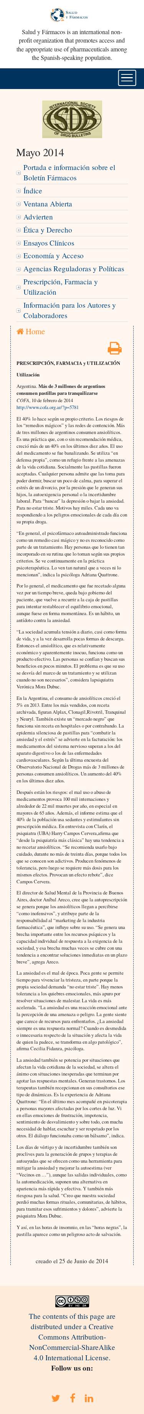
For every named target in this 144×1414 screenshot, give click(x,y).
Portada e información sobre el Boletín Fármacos (69, 172)
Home (34, 331)
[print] (115, 350)
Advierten (38, 216)
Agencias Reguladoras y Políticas (73, 268)
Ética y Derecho (47, 229)
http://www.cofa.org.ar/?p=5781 (48, 407)
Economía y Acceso (53, 255)
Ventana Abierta (47, 203)
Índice (32, 190)
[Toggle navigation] (127, 78)
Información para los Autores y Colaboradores (69, 310)
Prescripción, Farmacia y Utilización (60, 287)
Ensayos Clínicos (48, 242)
